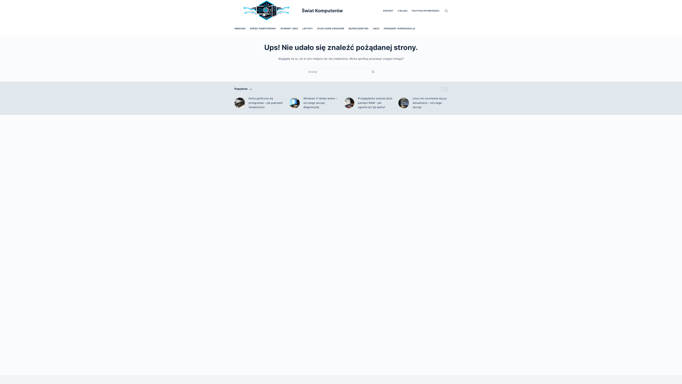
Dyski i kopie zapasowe (330, 28)
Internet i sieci (289, 28)
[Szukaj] (446, 10)
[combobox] (338, 71)
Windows (239, 28)
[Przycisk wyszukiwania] (373, 71)
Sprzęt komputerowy (263, 28)
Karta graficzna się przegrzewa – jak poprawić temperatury (266, 103)
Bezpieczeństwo (358, 28)
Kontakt (388, 10)
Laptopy (307, 28)
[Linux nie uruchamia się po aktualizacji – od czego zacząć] (403, 103)
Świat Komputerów (322, 10)
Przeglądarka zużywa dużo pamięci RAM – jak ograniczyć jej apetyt (375, 103)
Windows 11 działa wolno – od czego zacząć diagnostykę (320, 103)
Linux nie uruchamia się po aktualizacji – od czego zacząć (430, 103)
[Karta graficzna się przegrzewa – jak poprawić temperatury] (239, 103)
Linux (376, 28)
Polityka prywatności (425, 10)
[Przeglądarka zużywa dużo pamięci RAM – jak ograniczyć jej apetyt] (349, 103)
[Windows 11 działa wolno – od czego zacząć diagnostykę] (294, 103)
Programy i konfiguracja (399, 28)
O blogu (402, 10)
